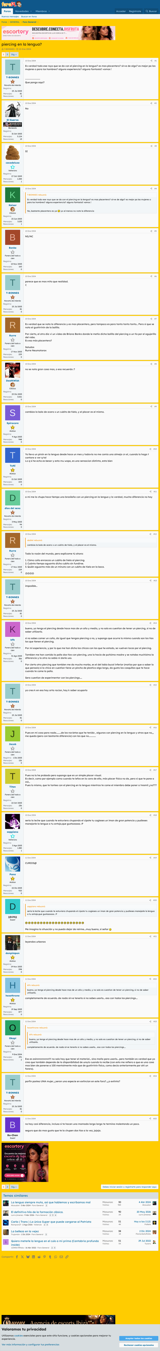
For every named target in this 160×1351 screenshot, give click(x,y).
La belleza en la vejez (25, 1231)
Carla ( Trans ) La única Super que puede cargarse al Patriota (51, 1221)
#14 (155, 623)
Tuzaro (148, 1243)
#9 (155, 406)
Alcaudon (15, 1205)
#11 (155, 491)
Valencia (38, 1224)
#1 (156, 61)
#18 (155, 815)
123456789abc (17, 1247)
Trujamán (15, 1234)
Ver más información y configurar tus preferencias (30, 1344)
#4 (155, 188)
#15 (155, 685)
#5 (155, 231)
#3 (156, 146)
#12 (155, 534)
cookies (18, 1335)
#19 (155, 858)
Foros (7, 11)
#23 (155, 1021)
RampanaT (16, 1224)
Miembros (41, 11)
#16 (155, 727)
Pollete (148, 1224)
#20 (155, 900)
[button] (31, 11)
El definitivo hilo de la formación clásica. (37, 1212)
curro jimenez (17, 1215)
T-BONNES (9, 49)
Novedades (22, 11)
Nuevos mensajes (10, 16)
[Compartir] (151, 61)
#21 (155, 936)
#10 (155, 449)
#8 (155, 364)
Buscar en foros (29, 16)
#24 (155, 1076)
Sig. (13, 54)
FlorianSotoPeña (143, 1234)
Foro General (38, 1205)
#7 (155, 319)
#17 (155, 770)
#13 (155, 580)
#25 (155, 1118)
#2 (155, 103)
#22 (155, 979)
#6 (155, 276)
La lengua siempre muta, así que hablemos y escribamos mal (50, 1202)
